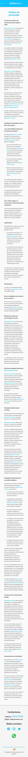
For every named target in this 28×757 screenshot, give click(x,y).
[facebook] (9, 729)
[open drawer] (1, 3)
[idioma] (14, 749)
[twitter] (19, 729)
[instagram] (14, 729)
